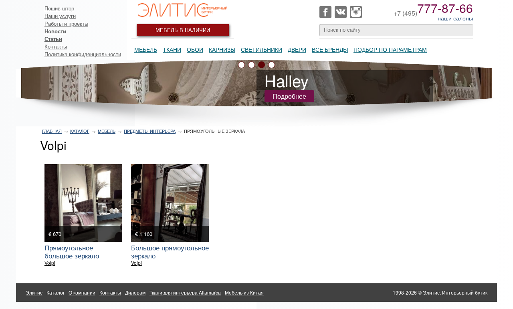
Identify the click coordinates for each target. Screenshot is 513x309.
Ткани (172, 49)
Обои (195, 49)
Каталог (79, 131)
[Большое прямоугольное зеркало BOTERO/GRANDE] (170, 203)
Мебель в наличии (183, 30)
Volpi (49, 262)
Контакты (55, 46)
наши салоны (455, 18)
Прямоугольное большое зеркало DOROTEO (71, 255)
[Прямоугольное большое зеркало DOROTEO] (83, 203)
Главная (52, 131)
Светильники (261, 49)
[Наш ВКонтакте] (341, 12)
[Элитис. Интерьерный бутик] (182, 10)
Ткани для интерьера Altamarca (185, 292)
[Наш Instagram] (356, 12)
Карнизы (222, 49)
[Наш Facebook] (325, 12)
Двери (297, 49)
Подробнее (289, 96)
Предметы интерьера (150, 131)
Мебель (145, 49)
